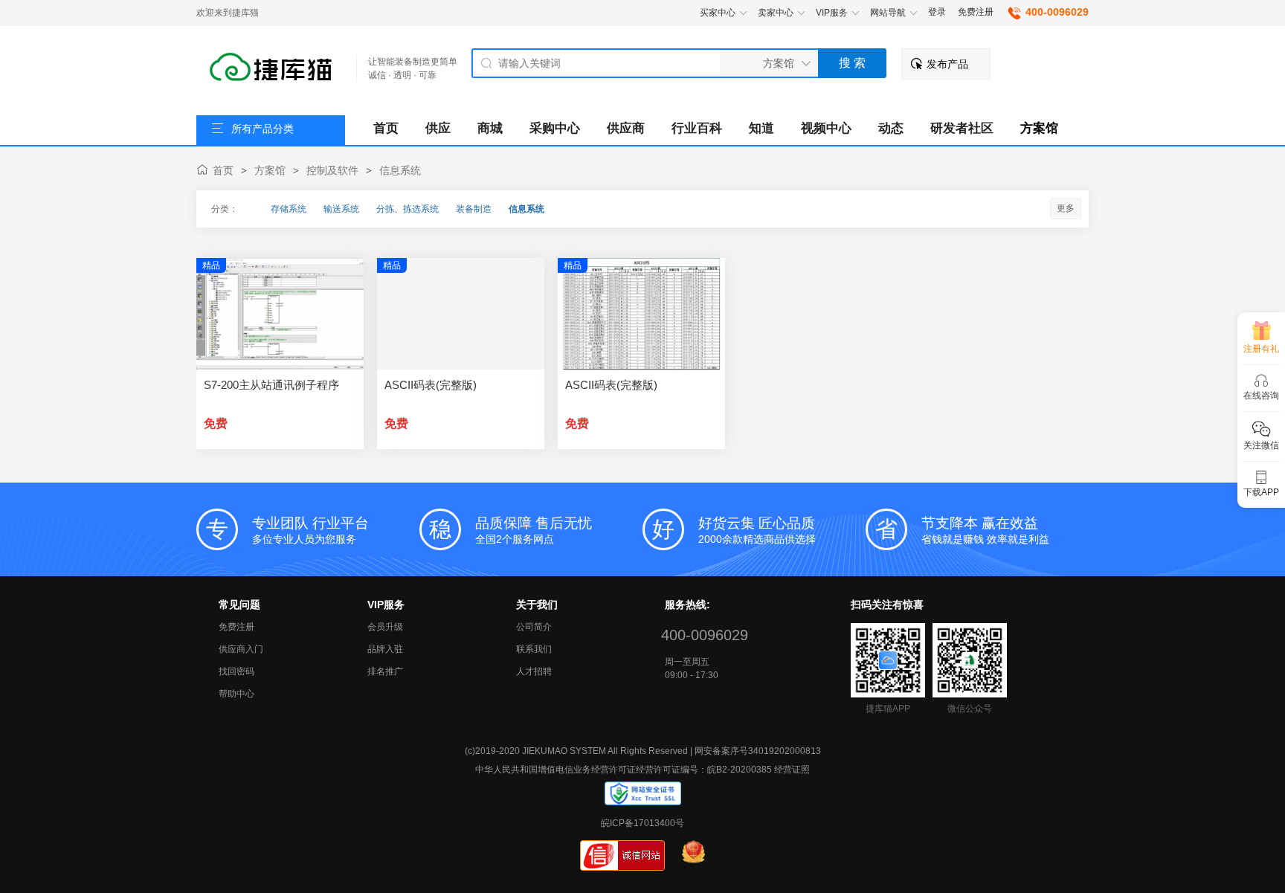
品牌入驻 (385, 649)
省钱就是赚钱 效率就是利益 (985, 530)
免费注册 (975, 12)
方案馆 (270, 170)
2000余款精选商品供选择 (757, 530)
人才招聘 (534, 671)
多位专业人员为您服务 (310, 530)
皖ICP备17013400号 (642, 823)
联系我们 (534, 649)
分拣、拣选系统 (407, 209)
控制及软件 (332, 170)
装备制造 (474, 209)
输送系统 (341, 209)
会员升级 (385, 627)
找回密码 (236, 671)
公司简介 (534, 627)
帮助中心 (236, 694)
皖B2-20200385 (739, 769)
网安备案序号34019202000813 (758, 751)
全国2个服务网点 (533, 530)
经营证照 (792, 769)
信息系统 (400, 170)
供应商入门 (241, 649)
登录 (937, 12)
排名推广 (385, 671)
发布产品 (947, 64)
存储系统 (288, 209)
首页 (223, 170)
